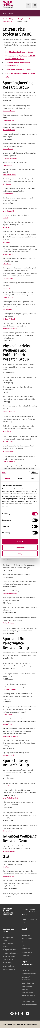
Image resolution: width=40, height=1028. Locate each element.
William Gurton (8, 441)
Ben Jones (6, 242)
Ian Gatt (5, 218)
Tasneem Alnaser (9, 111)
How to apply (7, 962)
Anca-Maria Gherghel (10, 798)
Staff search (26, 948)
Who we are (26, 935)
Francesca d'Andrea (9, 174)
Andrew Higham (8, 451)
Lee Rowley (7, 288)
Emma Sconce (8, 297)
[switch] (35, 520)
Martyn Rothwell (8, 755)
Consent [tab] (7, 478)
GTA (7, 77)
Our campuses (27, 938)
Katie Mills (7, 263)
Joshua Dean (7, 786)
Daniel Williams (8, 623)
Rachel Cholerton (9, 411)
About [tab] (33, 478)
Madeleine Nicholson (10, 736)
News (23, 942)
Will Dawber (7, 184)
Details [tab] (20, 478)
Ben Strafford (7, 309)
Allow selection (20, 548)
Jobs (23, 945)
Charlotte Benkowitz (10, 158)
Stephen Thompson (10, 593)
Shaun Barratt (8, 149)
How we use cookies (29, 973)
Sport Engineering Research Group (19, 52)
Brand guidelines (27, 952)
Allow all (20, 542)
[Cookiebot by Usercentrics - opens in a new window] (29, 472)
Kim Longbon (7, 831)
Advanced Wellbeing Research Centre (20, 73)
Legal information (28, 983)
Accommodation (8, 966)
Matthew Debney (8, 876)
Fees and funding (9, 969)
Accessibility (26, 970)
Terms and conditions (29, 1004)
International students (10, 953)
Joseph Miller (8, 724)
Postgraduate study (9, 949)
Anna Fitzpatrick (8, 211)
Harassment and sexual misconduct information (28, 995)
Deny (20, 554)
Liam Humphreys (9, 461)
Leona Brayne (7, 165)
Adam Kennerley (8, 254)
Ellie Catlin (6, 867)
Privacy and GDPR (28, 1001)
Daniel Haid (7, 227)
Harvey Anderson (9, 129)
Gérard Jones (7, 714)
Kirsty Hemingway (9, 689)
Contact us (25, 955)
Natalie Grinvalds (9, 851)
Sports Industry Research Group (18, 69)
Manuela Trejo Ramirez (11, 328)
